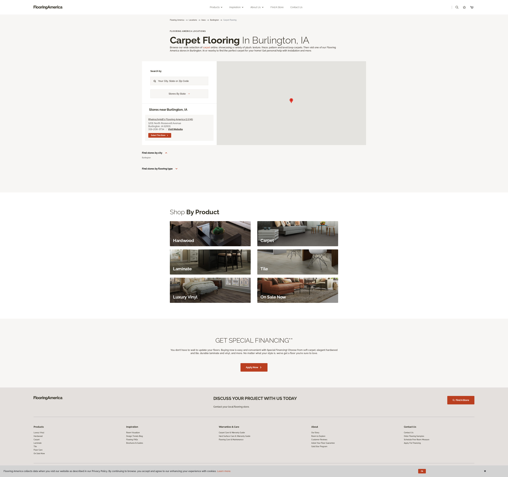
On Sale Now (39, 453)
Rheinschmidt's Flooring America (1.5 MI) (170, 119)
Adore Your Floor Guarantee (323, 443)
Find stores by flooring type (157, 168)
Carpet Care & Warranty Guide (232, 433)
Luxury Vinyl (39, 433)
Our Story (315, 433)
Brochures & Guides (134, 443)
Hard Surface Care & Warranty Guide (234, 436)
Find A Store (462, 400)
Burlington (214, 20)
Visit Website (175, 129)
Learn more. (224, 471)
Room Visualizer (133, 433)
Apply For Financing (412, 443)
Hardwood (38, 436)
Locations (193, 20)
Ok (422, 471)
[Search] (154, 81)
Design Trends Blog (134, 436)
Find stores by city (152, 152)
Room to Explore (318, 436)
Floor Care (38, 450)
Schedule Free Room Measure (416, 440)
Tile (35, 446)
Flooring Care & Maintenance (231, 440)
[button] (457, 7)
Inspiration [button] (234, 7)
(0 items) (471, 7)
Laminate (38, 443)
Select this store (158, 135)
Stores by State (177, 93)
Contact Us (296, 7)
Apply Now (252, 367)
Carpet (36, 440)
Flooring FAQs (132, 440)
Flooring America (177, 20)
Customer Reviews (319, 440)
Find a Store (277, 7)
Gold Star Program (319, 446)
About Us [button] (255, 7)
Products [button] (215, 7)
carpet (206, 47)
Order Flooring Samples (414, 436)
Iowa (203, 20)
